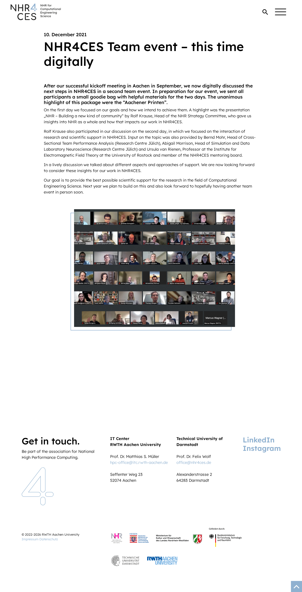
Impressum (30, 539)
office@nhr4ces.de (193, 462)
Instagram (262, 448)
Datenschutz (48, 539)
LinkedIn (259, 439)
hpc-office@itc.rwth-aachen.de (139, 462)
